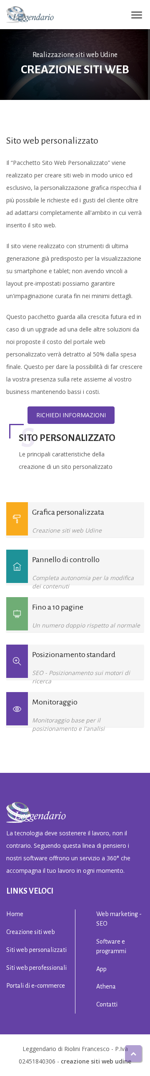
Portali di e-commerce (35, 985)
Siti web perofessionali (36, 967)
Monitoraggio (55, 702)
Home (14, 914)
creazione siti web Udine (96, 1061)
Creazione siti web (30, 932)
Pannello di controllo (66, 559)
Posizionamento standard (73, 654)
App (101, 969)
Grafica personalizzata (68, 512)
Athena (106, 986)
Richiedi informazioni (71, 415)
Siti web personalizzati (36, 949)
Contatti (107, 1004)
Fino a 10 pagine (57, 607)
